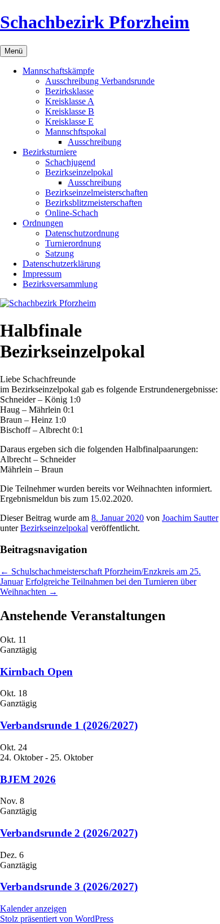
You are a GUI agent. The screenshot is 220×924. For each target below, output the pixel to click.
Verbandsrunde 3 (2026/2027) (69, 886)
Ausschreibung (94, 142)
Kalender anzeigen (33, 908)
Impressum (42, 273)
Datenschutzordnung (82, 233)
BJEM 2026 (28, 779)
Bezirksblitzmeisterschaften (93, 202)
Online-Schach (71, 213)
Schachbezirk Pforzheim (95, 22)
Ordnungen (43, 223)
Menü (14, 51)
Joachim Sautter (190, 518)
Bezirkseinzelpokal (79, 172)
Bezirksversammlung (60, 284)
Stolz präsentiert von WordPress (56, 918)
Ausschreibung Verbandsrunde (100, 81)
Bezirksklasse (69, 91)
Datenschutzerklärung (61, 263)
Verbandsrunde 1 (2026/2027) (69, 725)
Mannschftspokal (75, 131)
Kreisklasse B (69, 111)
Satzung (59, 253)
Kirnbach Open (36, 672)
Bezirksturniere (50, 152)
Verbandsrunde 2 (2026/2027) (69, 833)
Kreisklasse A (69, 101)
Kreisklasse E (69, 121)
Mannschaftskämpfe (58, 71)
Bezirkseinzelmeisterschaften (96, 192)
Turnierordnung (73, 243)
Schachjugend (70, 162)
